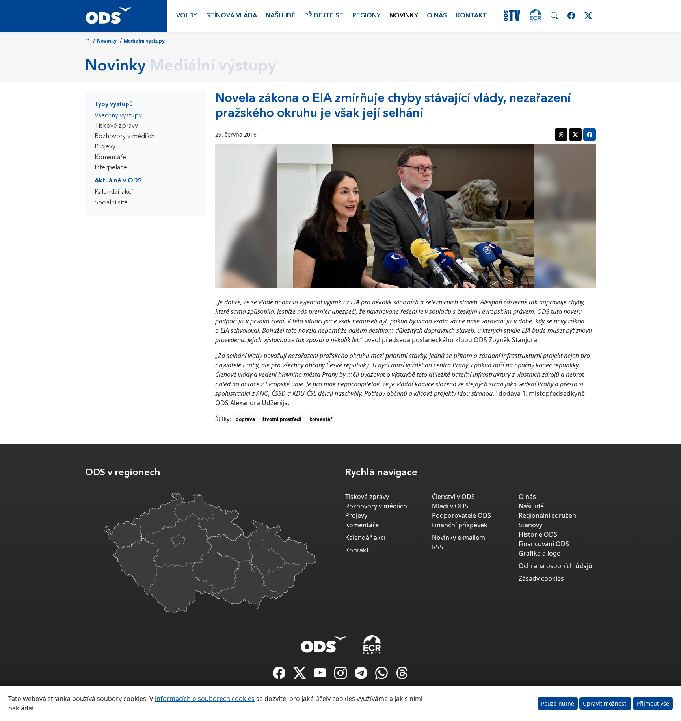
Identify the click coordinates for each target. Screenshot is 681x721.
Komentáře (110, 157)
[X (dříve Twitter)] (300, 675)
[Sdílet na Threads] (561, 134)
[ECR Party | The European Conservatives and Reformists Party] (535, 16)
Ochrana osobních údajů (555, 566)
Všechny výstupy (118, 116)
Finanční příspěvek (459, 525)
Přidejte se (323, 16)
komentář (320, 419)
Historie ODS (538, 534)
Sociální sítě (111, 203)
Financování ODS (544, 543)
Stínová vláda (231, 16)
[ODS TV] (321, 675)
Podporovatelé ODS (461, 515)
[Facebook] (280, 675)
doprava (245, 419)
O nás (437, 16)
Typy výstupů (114, 104)
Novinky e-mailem (458, 537)
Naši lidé (281, 16)
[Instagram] (341, 675)
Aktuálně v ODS (118, 181)
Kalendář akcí (114, 192)
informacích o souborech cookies (205, 698)
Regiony (366, 16)
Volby (186, 16)
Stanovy (530, 525)
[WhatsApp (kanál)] (382, 675)
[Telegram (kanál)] (362, 675)
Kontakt (471, 16)
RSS (437, 547)
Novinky (403, 16)
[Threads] (402, 675)
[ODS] (324, 642)
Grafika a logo (540, 553)
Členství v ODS (453, 496)
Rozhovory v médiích (124, 136)
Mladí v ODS (450, 506)
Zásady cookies (541, 578)
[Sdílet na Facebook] (589, 134)
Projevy (105, 147)
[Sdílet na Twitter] (575, 134)
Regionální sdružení (548, 515)
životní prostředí (281, 419)
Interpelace (111, 168)
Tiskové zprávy (116, 126)
